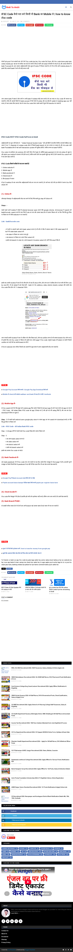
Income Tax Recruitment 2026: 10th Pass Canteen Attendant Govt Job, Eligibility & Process (39, 723)
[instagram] (66, 949)
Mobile (4, 854)
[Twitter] (8, 921)
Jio (23, 851)
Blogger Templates (30, 949)
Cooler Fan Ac (45, 848)
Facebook (57, 848)
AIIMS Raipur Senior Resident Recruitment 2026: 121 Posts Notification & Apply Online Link (39, 787)
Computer (33, 848)
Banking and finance (8, 848)
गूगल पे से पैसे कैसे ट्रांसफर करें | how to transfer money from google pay (26, 548)
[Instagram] (16, 921)
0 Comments (25, 21)
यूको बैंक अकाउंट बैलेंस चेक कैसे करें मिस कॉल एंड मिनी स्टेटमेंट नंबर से (22, 553)
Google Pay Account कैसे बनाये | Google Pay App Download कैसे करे (25, 390)
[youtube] (71, 949)
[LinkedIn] (12, 921)
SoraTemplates (12, 949)
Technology (48, 854)
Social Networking (33, 854)
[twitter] (68, 949)
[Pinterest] (20, 921)
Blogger (22, 848)
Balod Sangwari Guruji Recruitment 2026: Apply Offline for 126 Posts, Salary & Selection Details (40, 769)
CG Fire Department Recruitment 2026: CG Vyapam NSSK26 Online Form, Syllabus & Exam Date (40, 732)
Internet (9, 568)
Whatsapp (5, 857)
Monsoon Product (17, 854)
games (4, 851)
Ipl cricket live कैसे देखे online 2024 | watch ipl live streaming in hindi (59, 589)
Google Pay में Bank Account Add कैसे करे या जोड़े (19, 478)
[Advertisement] (36, 44)
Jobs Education (33, 851)
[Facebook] (3, 921)
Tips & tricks (61, 854)
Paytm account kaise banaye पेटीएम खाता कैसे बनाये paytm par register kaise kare (30, 483)
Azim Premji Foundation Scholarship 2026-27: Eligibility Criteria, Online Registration (37, 778)
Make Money (63, 851)
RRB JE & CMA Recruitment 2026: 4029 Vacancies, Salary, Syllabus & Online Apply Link (37, 668)
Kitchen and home (49, 851)
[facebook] (63, 949)
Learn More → (15, 913)
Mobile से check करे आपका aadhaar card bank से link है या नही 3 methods (27, 394)
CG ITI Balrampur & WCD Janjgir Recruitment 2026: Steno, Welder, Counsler (34, 750)
